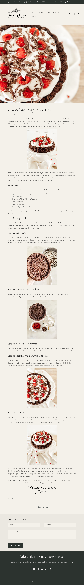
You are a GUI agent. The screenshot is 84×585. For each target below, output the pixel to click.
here (52, 180)
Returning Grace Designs (15, 581)
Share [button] (11, 498)
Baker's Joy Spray (17, 196)
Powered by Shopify (27, 581)
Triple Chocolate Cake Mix (20, 194)
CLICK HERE (69, 562)
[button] (70, 14)
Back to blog (43, 507)
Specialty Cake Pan (24, 207)
